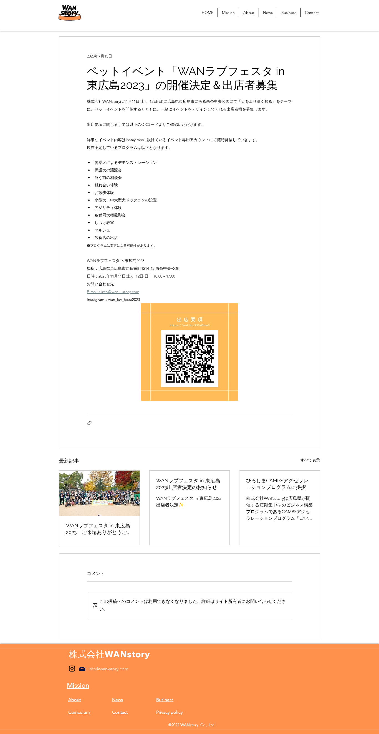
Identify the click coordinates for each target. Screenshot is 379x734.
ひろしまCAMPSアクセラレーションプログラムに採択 (277, 484)
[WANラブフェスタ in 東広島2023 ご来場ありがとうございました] (99, 493)
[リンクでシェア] (89, 423)
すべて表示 (310, 460)
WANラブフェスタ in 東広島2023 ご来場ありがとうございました (99, 529)
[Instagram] (72, 669)
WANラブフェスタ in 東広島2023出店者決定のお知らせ (188, 484)
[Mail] (82, 669)
